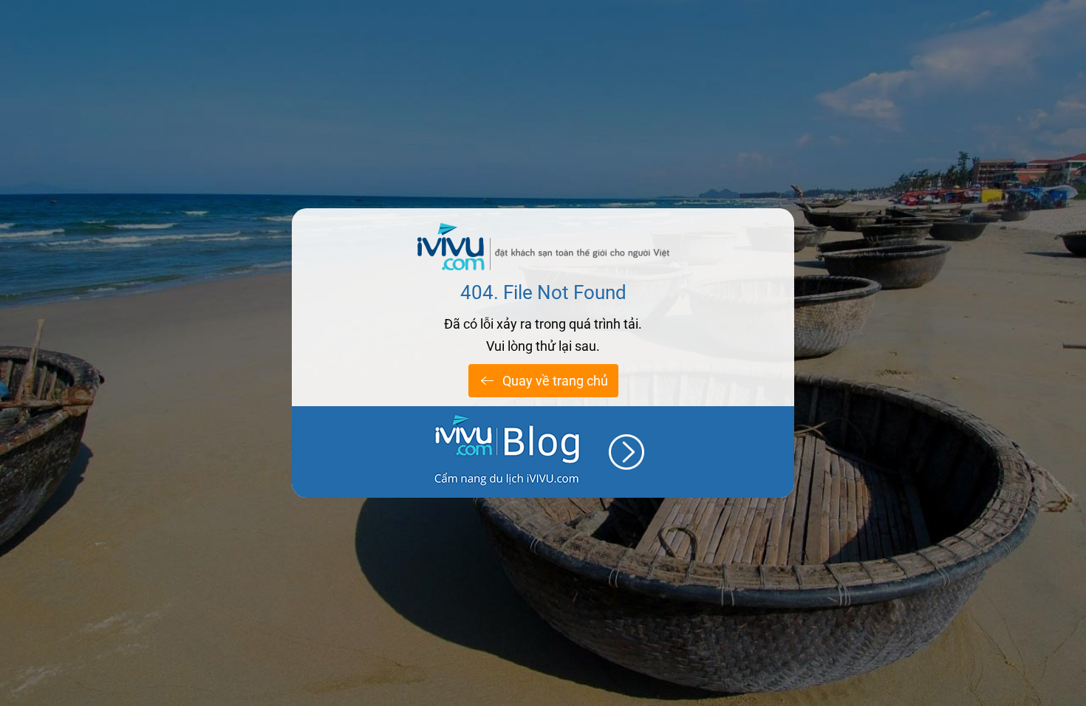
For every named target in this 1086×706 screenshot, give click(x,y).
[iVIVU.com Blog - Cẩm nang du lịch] (543, 452)
